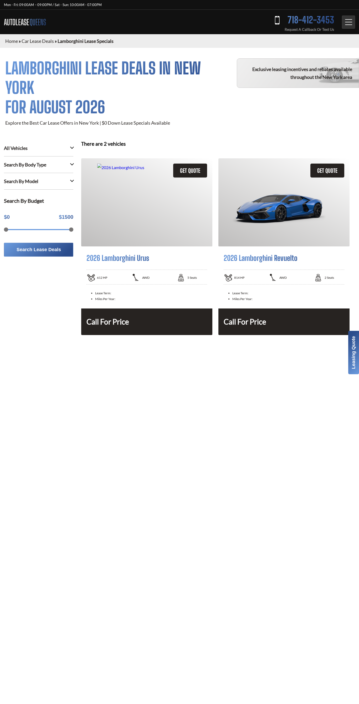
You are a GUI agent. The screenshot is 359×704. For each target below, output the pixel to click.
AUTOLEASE (25, 22)
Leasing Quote (353, 352)
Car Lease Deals (38, 41)
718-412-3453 (311, 19)
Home (11, 41)
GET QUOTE (190, 170)
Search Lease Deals (39, 249)
